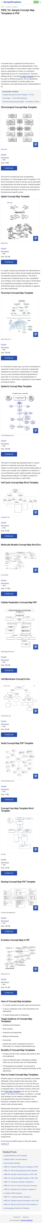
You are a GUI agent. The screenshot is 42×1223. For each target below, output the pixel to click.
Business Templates (12, 7)
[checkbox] (2, 2)
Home (2, 7)
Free (36, 2)
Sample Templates (27, 1220)
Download (9, 168)
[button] (40, 2)
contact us (5, 1144)
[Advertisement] (21, 37)
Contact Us (16, 1217)
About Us (26, 1217)
